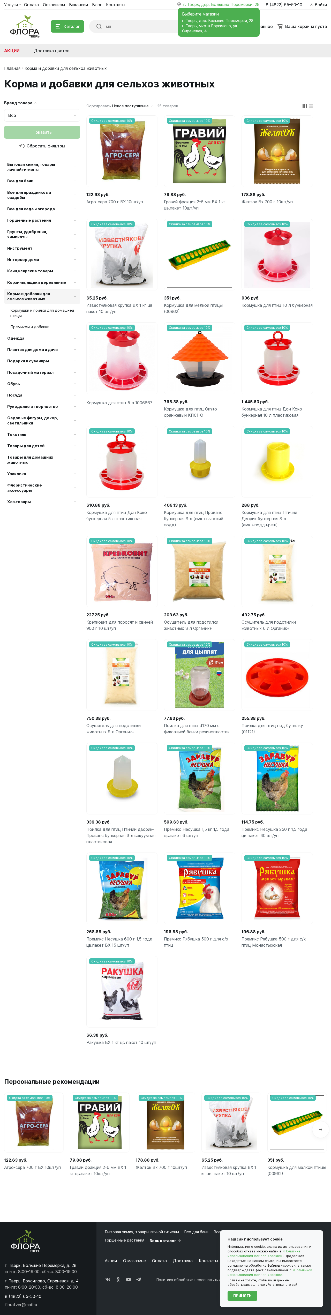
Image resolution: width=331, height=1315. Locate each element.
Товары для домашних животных (30, 460)
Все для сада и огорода (31, 208)
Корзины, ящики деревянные (36, 282)
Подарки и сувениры (28, 360)
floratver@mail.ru (21, 1304)
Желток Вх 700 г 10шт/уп (267, 201)
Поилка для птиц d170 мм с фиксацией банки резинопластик (197, 728)
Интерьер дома (23, 259)
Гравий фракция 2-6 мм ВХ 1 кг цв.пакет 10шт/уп (194, 205)
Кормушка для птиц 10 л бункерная (277, 305)
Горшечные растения (29, 220)
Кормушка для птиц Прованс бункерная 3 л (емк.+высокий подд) (193, 518)
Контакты (208, 1260)
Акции (11, 50)
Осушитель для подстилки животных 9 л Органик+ (113, 728)
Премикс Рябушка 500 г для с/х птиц (196, 942)
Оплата (159, 1260)
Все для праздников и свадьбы (29, 195)
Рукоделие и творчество (32, 406)
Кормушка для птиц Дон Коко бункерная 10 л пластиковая (272, 412)
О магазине (134, 1260)
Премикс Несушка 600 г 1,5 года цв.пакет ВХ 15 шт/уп (119, 942)
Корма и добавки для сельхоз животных (28, 296)
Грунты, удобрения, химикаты (27, 234)
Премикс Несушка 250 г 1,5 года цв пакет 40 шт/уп (274, 832)
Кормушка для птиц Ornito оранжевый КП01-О (190, 412)
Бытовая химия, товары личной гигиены (31, 167)
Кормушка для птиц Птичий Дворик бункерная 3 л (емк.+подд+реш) (269, 518)
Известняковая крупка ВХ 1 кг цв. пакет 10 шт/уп (120, 308)
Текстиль (16, 434)
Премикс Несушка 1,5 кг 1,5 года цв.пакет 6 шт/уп (196, 832)
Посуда (14, 395)
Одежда (15, 338)
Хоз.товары (19, 501)
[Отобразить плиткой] (305, 106)
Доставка (183, 1260)
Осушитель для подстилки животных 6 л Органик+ (269, 625)
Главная (12, 68)
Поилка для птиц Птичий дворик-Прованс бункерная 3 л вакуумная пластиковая (120, 835)
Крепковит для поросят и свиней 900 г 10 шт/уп (119, 625)
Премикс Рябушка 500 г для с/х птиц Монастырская (274, 942)
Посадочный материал (30, 372)
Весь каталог (162, 1240)
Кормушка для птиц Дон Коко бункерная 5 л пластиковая (116, 515)
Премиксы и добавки (29, 326)
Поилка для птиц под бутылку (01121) (272, 728)
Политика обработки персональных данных (195, 1279)
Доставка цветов (52, 50)
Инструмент (19, 248)
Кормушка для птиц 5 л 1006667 (119, 402)
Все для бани (20, 180)
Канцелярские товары (30, 270)
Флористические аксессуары (24, 488)
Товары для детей (25, 445)
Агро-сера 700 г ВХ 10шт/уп (114, 201)
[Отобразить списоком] (311, 106)
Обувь (13, 383)
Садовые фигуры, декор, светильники (32, 420)
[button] (320, 1129)
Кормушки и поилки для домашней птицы (42, 313)
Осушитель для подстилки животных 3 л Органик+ (191, 625)
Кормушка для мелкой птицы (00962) (193, 308)
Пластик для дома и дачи (32, 349)
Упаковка (16, 473)
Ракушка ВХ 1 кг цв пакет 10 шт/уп (121, 1042)
